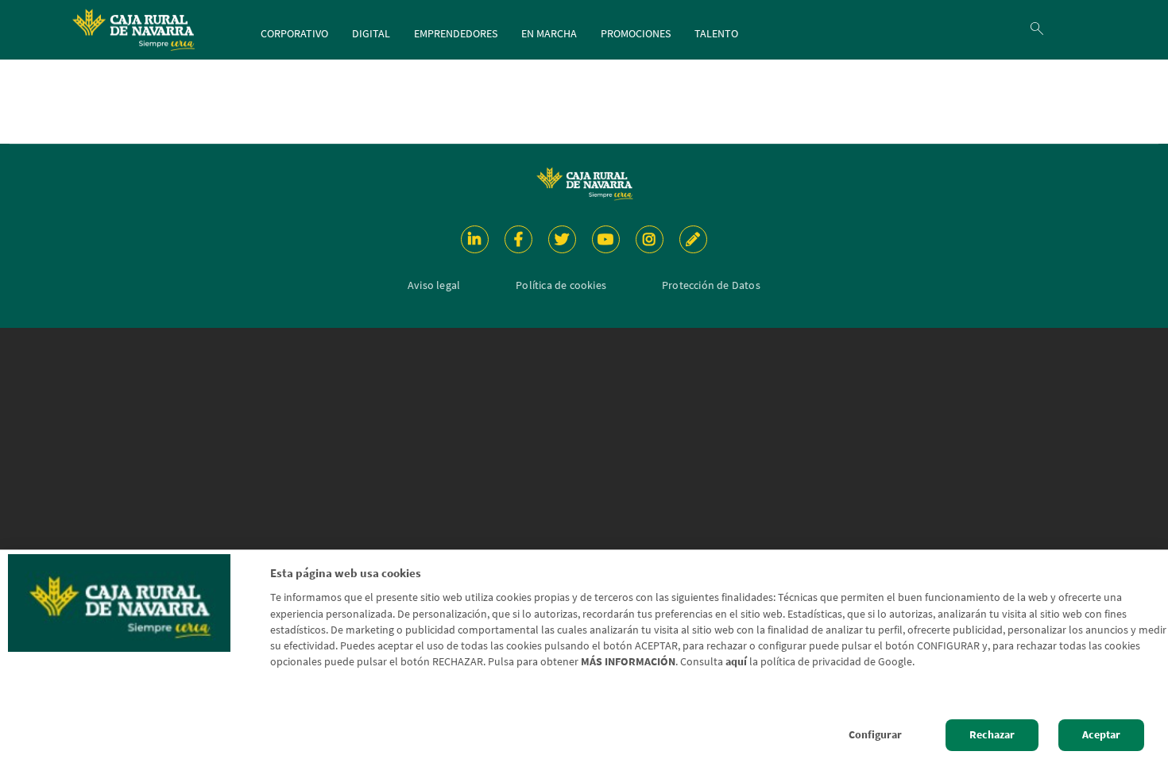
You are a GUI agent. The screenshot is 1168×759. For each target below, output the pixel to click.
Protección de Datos (711, 285)
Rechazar (992, 735)
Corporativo (294, 33)
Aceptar (1101, 735)
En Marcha (549, 33)
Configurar (875, 735)
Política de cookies (561, 285)
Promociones (636, 33)
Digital (371, 33)
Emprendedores (455, 33)
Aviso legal (434, 285)
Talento (716, 33)
